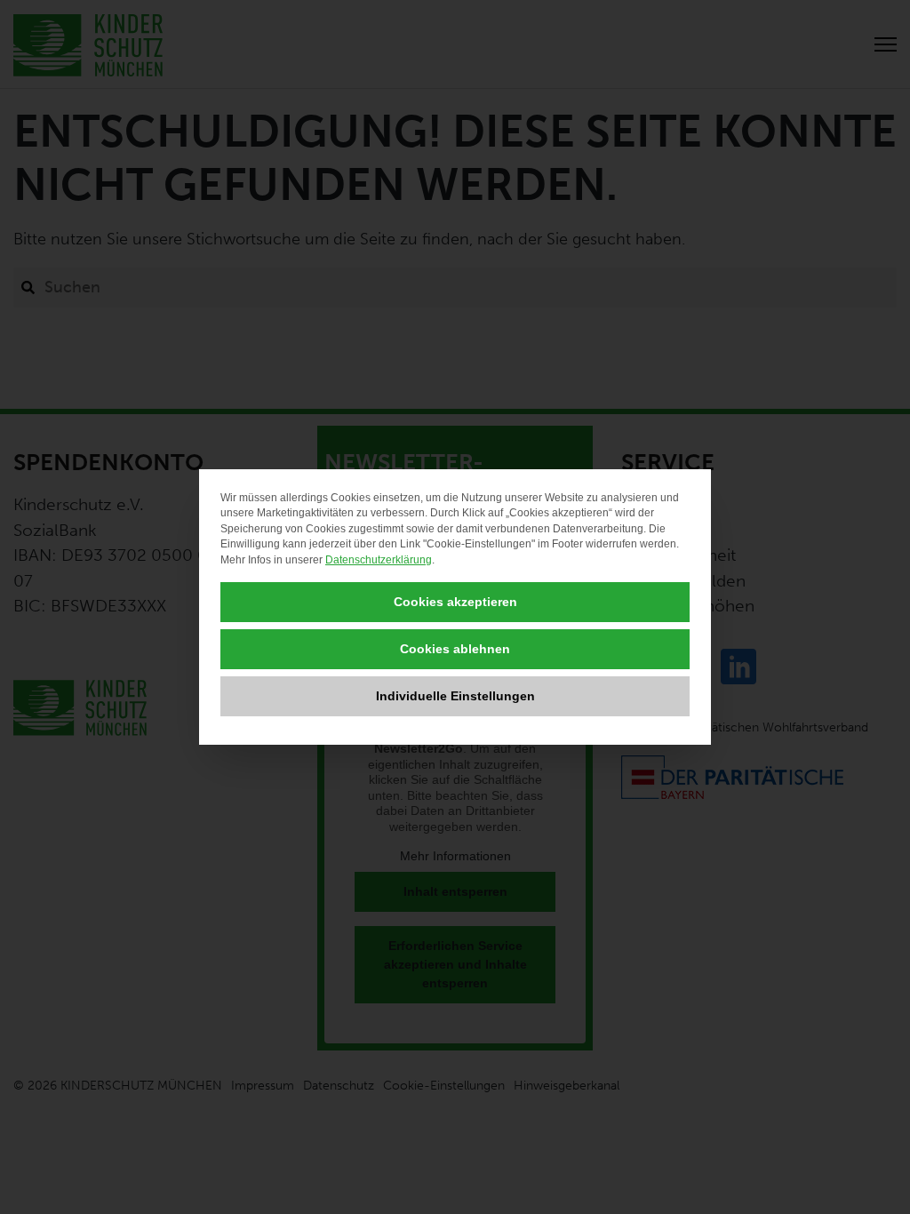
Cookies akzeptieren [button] (455, 602)
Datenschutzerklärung (378, 560)
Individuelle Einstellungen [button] (455, 696)
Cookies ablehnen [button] (455, 649)
